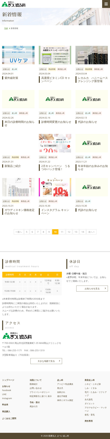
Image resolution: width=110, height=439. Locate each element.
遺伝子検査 (62, 396)
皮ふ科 (60, 380)
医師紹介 (34, 384)
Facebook (6, 390)
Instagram (7, 398)
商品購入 (6, 411)
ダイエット (90, 403)
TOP (6, 28)
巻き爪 (60, 388)
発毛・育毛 (90, 414)
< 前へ (19, 231)
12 (69, 231)
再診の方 (34, 406)
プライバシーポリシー (40, 392)
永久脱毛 (89, 399)
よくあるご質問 (9, 418)
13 (76, 231)
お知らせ (6, 386)
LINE (4, 394)
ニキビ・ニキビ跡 (93, 384)
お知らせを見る (92, 288)
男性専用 (89, 421)
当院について (36, 380)
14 (82, 231)
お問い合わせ (36, 388)
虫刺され (61, 392)
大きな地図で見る (46, 361)
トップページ (8, 380)
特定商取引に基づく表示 (41, 396)
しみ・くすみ (91, 388)
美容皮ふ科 (90, 380)
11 (62, 231)
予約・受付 (35, 402)
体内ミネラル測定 (65, 400)
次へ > (91, 231)
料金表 (5, 404)
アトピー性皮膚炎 (65, 384)
